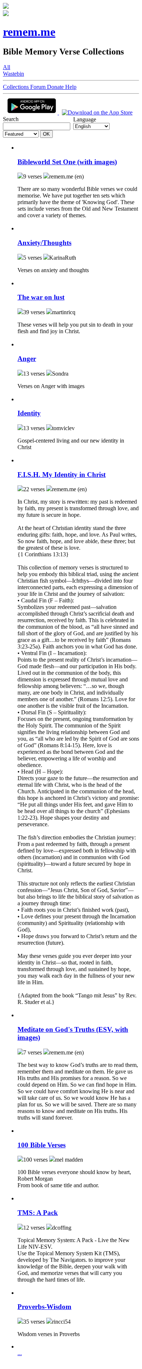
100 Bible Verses (41, 1145)
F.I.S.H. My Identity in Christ (61, 474)
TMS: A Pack (37, 1212)
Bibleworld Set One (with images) (67, 162)
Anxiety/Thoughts (44, 243)
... (19, 1353)
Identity (29, 413)
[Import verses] (20, 147)
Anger (26, 358)
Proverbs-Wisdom (44, 1306)
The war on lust (40, 297)
